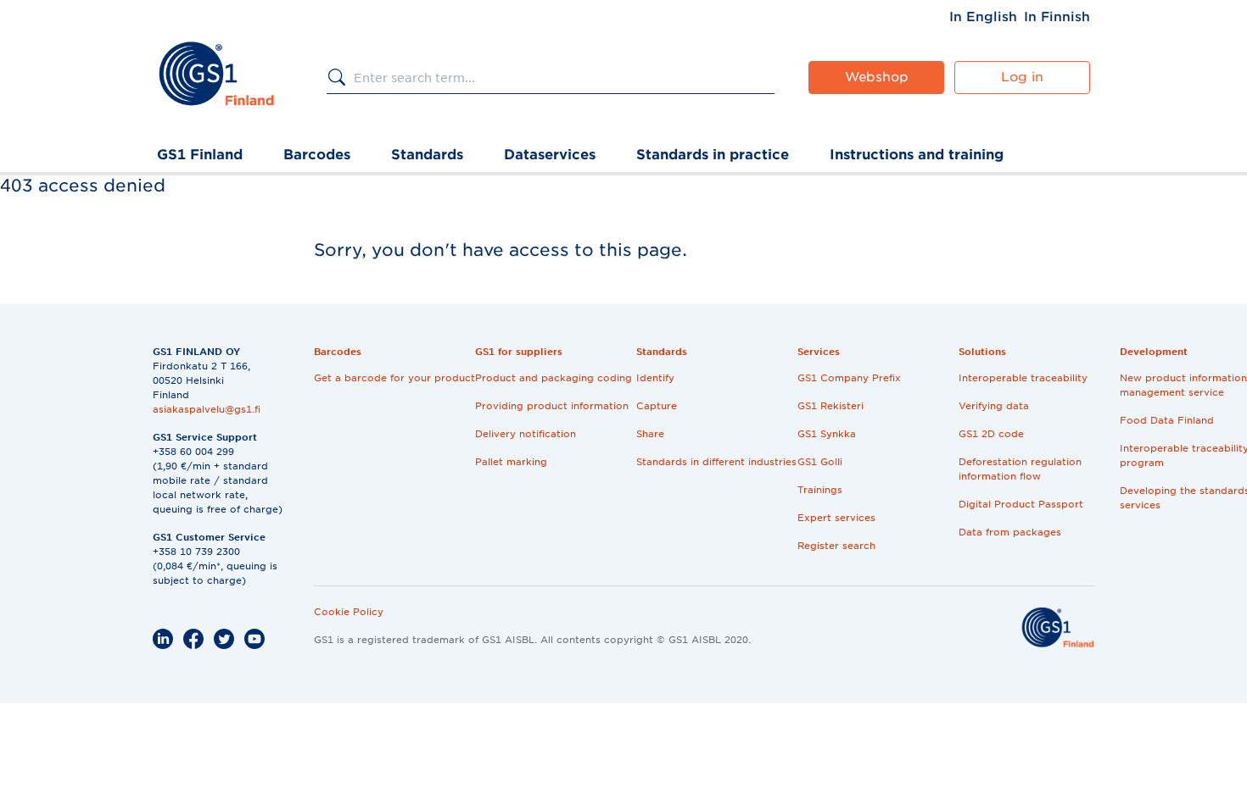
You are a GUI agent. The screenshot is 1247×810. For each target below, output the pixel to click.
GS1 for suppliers (518, 352)
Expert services (836, 518)
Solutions (982, 352)
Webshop (877, 77)
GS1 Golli (819, 462)
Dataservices (550, 155)
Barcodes (316, 155)
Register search (836, 546)
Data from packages (1010, 532)
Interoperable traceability (1023, 378)
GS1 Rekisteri (830, 406)
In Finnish (1057, 17)
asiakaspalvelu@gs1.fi (206, 409)
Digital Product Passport (1021, 504)
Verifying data (994, 406)
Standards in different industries (716, 462)
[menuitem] (983, 17)
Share (650, 434)
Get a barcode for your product (394, 378)
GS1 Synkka (826, 434)
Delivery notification (525, 434)
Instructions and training (917, 155)
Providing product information (552, 406)
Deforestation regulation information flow (1020, 469)
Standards (427, 155)
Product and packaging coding (553, 378)
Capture (656, 406)
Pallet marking (511, 462)
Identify (655, 378)
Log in (1022, 77)
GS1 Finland (200, 155)
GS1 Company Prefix (849, 378)
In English (983, 17)
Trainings (819, 490)
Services (818, 352)
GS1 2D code (991, 434)
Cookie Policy (348, 612)
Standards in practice (712, 155)
